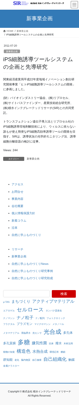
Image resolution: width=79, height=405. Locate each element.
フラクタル (9, 324)
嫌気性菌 (39, 343)
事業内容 (17, 198)
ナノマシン (9, 318)
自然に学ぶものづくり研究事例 (32, 271)
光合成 (52, 331)
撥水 (58, 343)
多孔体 (68, 332)
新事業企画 (12, 51)
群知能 (8, 359)
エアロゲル (9, 310)
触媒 (71, 359)
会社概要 (17, 206)
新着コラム (19, 220)
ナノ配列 (40, 318)
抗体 (51, 343)
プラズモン (24, 324)
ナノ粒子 (25, 317)
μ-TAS (6, 302)
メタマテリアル (11, 333)
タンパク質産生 (54, 310)
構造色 (24, 351)
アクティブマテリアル (53, 301)
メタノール (58, 324)
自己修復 (37, 360)
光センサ (37, 333)
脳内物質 (25, 360)
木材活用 (68, 343)
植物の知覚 (9, 352)
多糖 (24, 342)
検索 (63, 294)
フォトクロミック (56, 318)
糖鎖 (63, 352)
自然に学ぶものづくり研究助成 (32, 278)
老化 (17, 360)
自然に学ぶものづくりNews (30, 263)
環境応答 (54, 352)
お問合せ (17, 191)
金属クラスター (11, 366)
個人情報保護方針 (23, 213)
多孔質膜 (9, 343)
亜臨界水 (26, 333)
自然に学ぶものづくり (26, 235)
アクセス (17, 184)
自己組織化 (55, 359)
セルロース (30, 309)
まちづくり (20, 301)
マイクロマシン (42, 324)
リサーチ (17, 249)
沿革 (14, 227)
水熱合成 (40, 351)
